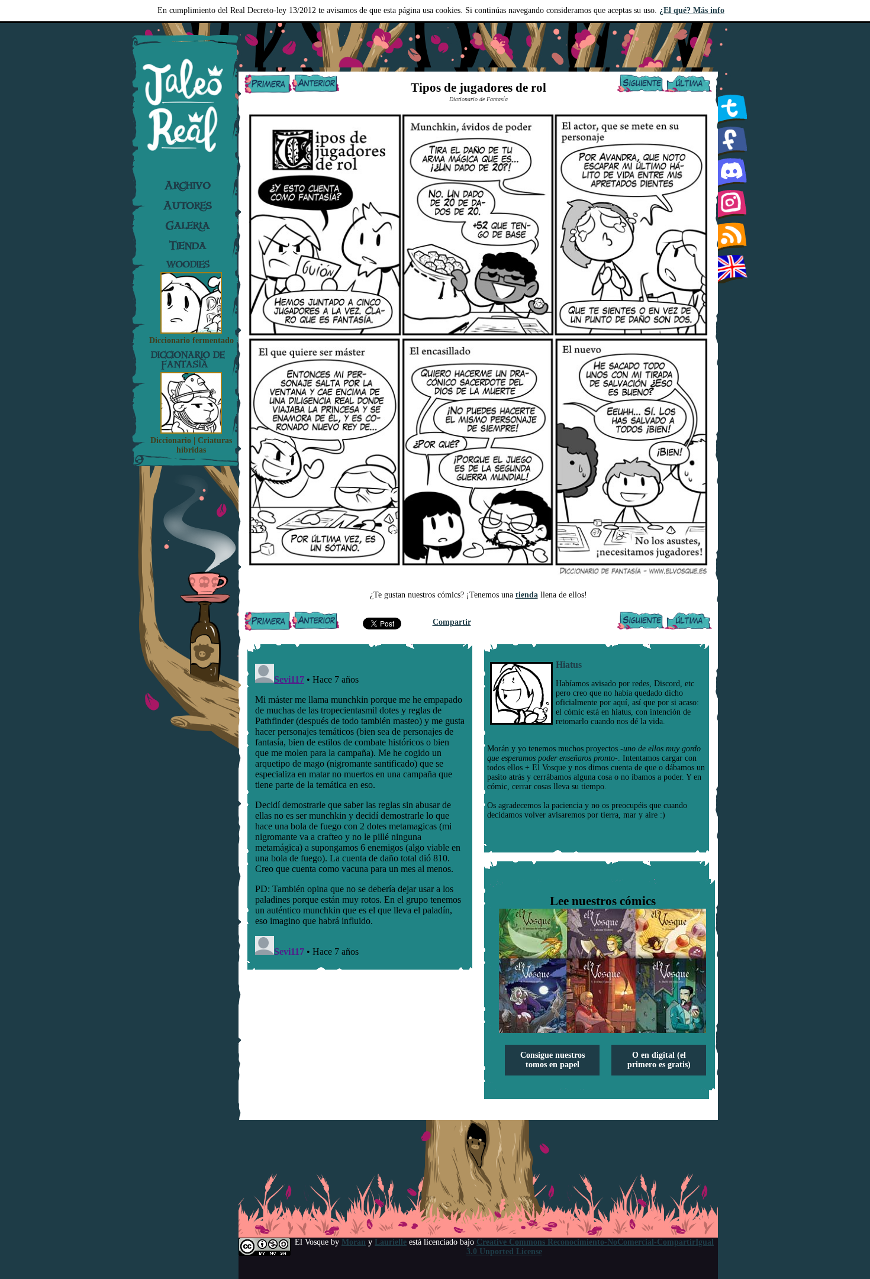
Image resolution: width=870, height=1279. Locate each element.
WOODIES (188, 264)
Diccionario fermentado (191, 340)
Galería (188, 225)
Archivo (188, 185)
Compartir (452, 622)
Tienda (188, 245)
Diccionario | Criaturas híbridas (191, 445)
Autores (187, 205)
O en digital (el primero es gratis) (659, 1060)
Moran (353, 1242)
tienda (526, 594)
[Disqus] (359, 807)
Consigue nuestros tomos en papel (552, 1060)
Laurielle (391, 1242)
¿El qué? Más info (691, 10)
